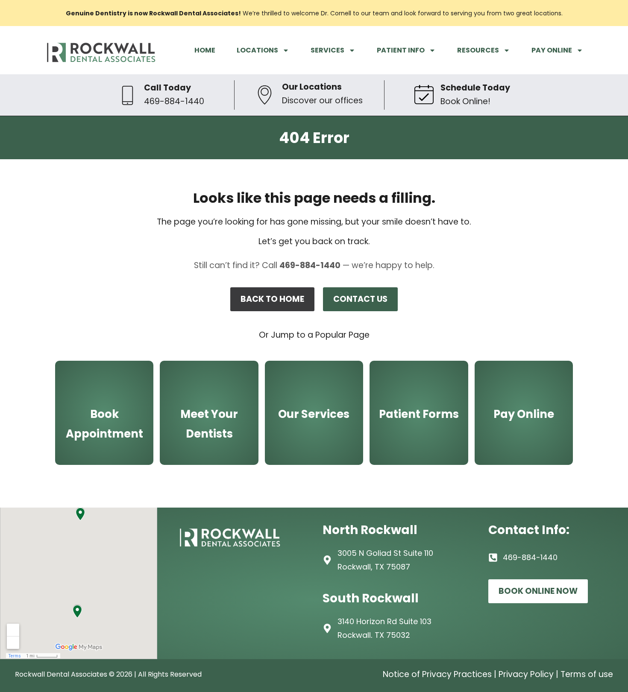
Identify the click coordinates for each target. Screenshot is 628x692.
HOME (204, 50)
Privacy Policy (526, 674)
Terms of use (587, 674)
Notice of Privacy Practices (437, 674)
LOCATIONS (257, 50)
